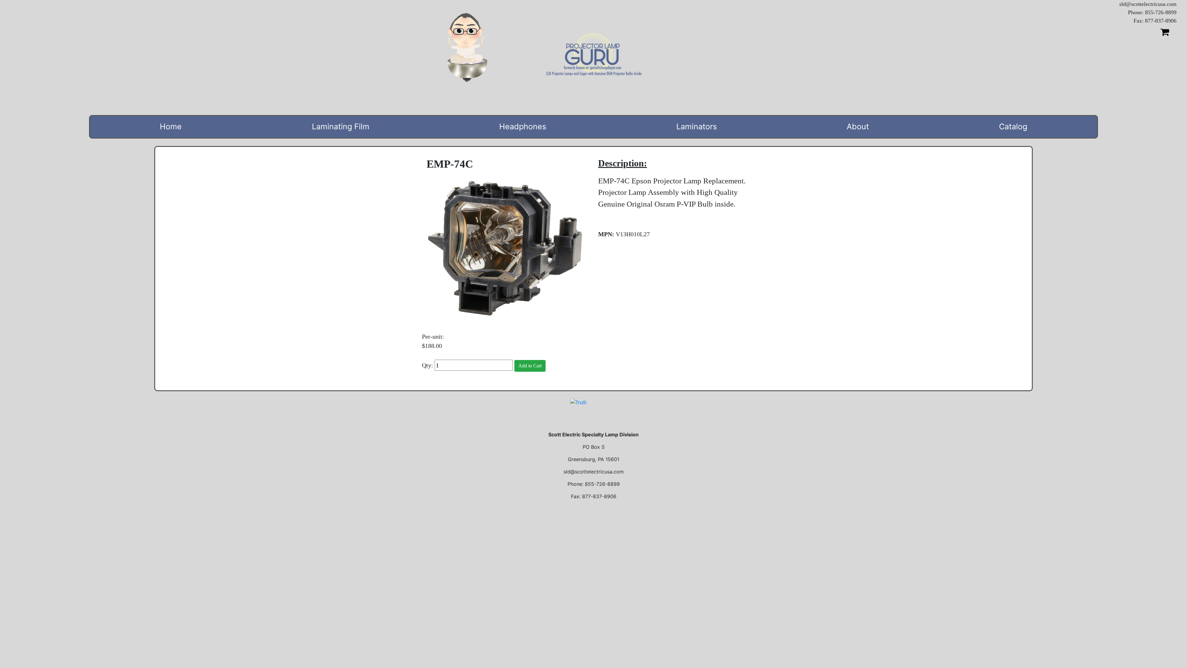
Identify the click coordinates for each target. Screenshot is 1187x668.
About (858, 126)
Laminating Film (340, 126)
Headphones (522, 126)
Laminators (696, 126)
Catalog (1013, 126)
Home (171, 126)
